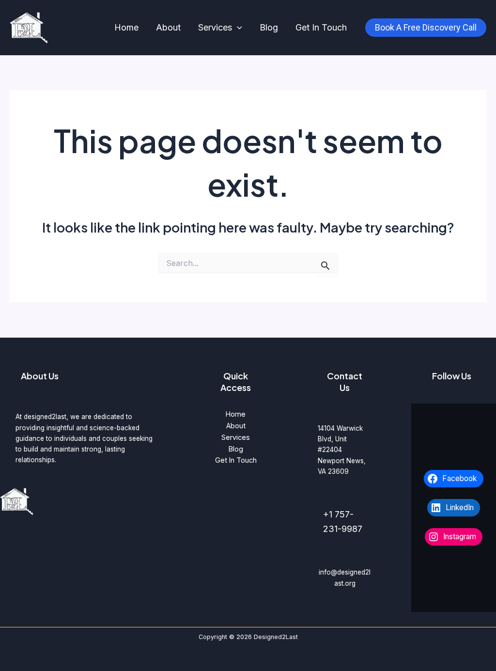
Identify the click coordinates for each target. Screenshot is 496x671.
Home (126, 27)
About (168, 27)
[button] (237, 28)
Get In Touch (321, 27)
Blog (269, 27)
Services (215, 27)
